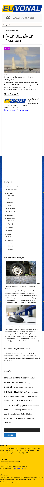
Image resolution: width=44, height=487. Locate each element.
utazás (8, 418)
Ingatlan (10, 205)
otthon (17, 410)
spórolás (31, 410)
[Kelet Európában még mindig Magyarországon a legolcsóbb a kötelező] (21, 284)
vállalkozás (19, 418)
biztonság (15, 378)
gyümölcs (15, 387)
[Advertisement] (19, 163)
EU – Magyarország (12, 187)
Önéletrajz (7, 422)
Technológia (10, 240)
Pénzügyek (11, 208)
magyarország (31, 396)
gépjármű (21, 387)
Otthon (9, 234)
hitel (26, 387)
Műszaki (10, 249)
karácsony (27, 392)
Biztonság (11, 236)
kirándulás (35, 392)
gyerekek (8, 387)
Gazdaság (10, 202)
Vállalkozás (11, 211)
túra (31, 414)
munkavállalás (24, 400)
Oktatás (10, 227)
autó (6, 378)
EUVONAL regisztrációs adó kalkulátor (16, 353)
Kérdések (10, 215)
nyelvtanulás (7, 406)
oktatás (7, 410)
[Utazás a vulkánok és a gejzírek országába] (22, 73)
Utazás (7, 49)
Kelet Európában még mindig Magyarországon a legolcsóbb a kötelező (22, 286)
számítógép (8, 414)
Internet (10, 246)
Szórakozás (11, 199)
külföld (6, 396)
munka (6, 401)
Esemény (11, 195)
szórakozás (16, 414)
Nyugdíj (10, 224)
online (13, 410)
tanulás (24, 413)
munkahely (13, 401)
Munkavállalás (12, 189)
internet (18, 391)
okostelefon (35, 406)
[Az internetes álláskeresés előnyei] (21, 324)
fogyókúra (25, 382)
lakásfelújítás (18, 396)
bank (9, 378)
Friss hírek (10, 193)
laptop (22, 396)
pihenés (23, 410)
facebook (19, 383)
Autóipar (10, 243)
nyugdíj (15, 405)
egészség (10, 382)
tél (29, 414)
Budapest (24, 378)
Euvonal (8, 30)
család (31, 378)
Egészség (11, 221)
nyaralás (35, 401)
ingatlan (8, 391)
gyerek (30, 383)
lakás (12, 396)
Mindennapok (11, 218)
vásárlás (30, 419)
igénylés (30, 387)
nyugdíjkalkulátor (25, 406)
